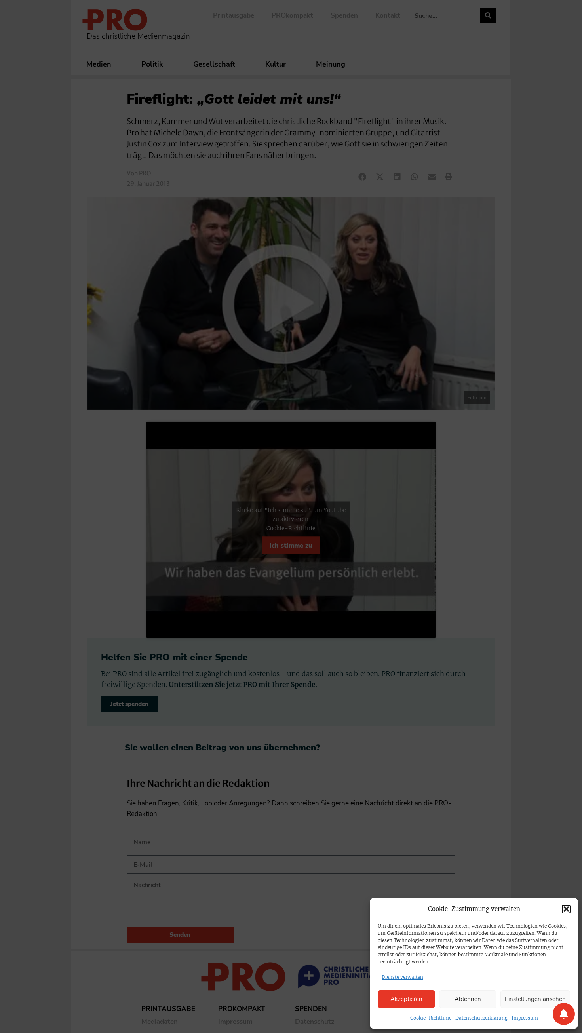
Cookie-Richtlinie (430, 1018)
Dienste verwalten (402, 977)
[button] (566, 909)
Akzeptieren (406, 999)
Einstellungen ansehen (535, 999)
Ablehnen (468, 999)
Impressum (525, 1018)
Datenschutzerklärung (481, 1018)
